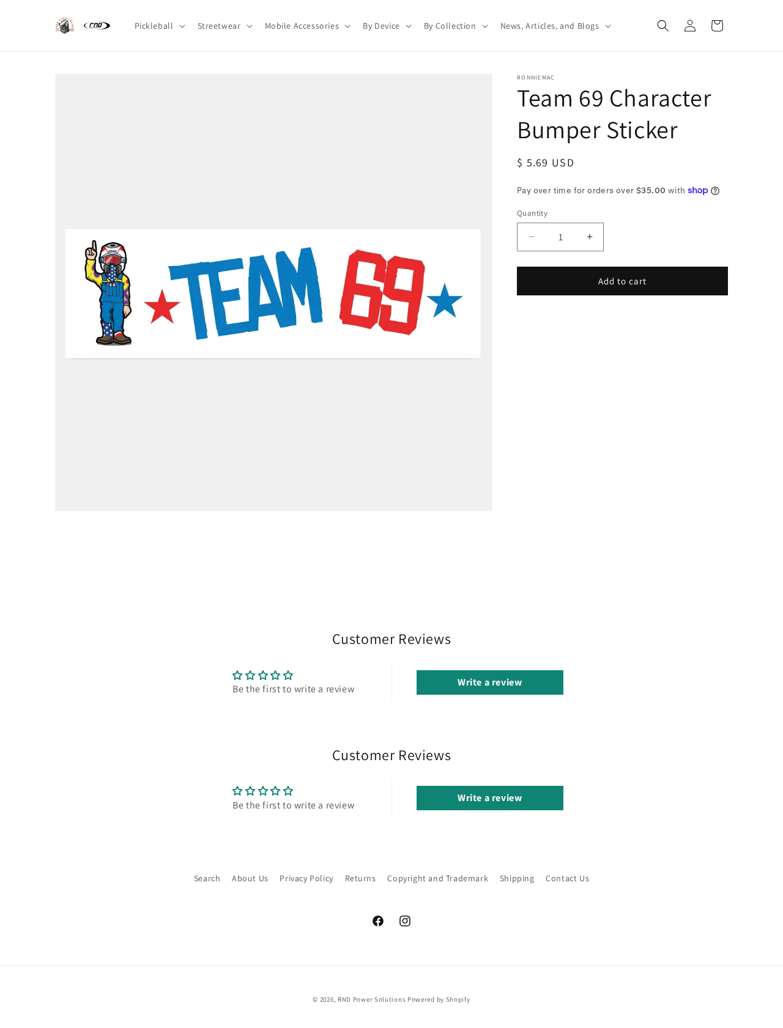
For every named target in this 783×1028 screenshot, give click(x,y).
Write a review (490, 682)
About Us (250, 878)
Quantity (532, 212)
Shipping (517, 878)
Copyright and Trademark (437, 878)
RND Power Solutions (372, 999)
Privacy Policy (306, 878)
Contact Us (567, 878)
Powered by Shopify (438, 999)
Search (207, 878)
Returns (360, 878)
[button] (158, 26)
